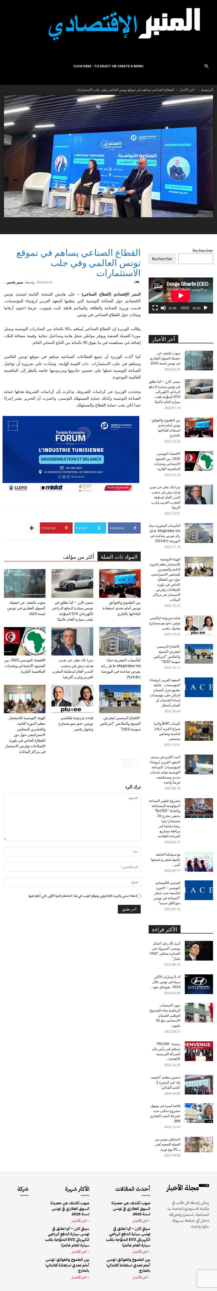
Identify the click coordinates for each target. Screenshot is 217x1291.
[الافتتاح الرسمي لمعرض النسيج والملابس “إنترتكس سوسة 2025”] (120, 699)
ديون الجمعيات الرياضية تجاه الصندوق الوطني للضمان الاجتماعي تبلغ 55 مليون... (164, 1015)
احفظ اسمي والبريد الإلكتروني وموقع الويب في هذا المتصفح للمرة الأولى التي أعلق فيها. (82, 895)
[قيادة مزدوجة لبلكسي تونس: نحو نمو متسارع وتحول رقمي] (72, 699)
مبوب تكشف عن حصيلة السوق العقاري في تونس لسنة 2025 (26, 608)
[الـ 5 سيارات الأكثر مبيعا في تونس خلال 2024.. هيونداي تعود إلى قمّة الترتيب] (199, 984)
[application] (181, 296)
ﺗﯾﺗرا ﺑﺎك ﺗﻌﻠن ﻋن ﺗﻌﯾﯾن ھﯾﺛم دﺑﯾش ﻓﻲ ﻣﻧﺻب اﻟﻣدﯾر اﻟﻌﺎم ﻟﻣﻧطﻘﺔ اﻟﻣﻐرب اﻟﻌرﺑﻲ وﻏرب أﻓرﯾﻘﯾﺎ (164, 497)
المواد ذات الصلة (119, 557)
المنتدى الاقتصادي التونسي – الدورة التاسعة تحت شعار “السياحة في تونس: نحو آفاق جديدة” (166, 893)
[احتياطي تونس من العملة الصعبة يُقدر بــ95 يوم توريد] (199, 1144)
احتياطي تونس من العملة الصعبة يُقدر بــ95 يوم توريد (167, 1144)
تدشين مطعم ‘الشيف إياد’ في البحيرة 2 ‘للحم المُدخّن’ (165, 1082)
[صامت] (163, 308)
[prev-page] (135, 762)
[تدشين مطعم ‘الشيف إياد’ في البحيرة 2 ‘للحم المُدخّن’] (199, 1085)
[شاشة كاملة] (155, 308)
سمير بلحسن (14, 282)
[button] (206, 66)
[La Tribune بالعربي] (108, 29)
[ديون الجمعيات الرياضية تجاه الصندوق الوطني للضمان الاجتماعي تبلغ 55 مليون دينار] (199, 1012)
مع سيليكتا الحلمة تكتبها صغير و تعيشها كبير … (165, 860)
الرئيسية (207, 89)
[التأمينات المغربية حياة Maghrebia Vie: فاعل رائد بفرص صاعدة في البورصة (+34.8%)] (120, 641)
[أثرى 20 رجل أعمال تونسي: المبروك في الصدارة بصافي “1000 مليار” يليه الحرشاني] (199, 951)
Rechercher (202, 250)
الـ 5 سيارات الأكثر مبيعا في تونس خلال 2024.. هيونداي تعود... (165, 982)
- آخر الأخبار (187, 89)
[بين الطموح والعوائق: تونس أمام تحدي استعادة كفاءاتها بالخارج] (120, 583)
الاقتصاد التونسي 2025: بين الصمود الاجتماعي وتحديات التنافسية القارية (24, 666)
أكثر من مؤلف (78, 557)
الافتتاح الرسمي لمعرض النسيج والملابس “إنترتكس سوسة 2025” (120, 723)
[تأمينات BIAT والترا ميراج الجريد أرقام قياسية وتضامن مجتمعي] (199, 731)
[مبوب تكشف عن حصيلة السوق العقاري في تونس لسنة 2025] (24, 583)
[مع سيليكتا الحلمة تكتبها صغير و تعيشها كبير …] (199, 862)
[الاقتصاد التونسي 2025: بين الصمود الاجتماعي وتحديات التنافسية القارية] (24, 641)
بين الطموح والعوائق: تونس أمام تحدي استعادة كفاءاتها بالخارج (122, 608)
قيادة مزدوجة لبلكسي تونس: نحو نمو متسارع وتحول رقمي (75, 723)
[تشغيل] (206, 308)
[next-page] (126, 762)
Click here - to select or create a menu (108, 66)
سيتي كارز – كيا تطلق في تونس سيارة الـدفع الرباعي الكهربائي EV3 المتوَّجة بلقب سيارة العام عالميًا (164, 392)
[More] (32, 528)
